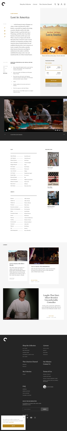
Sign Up (24, 366)
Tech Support (26, 393)
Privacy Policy (47, 374)
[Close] (24, 417)
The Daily (45, 354)
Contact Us (46, 364)
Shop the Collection (25, 4)
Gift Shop (25, 356)
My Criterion (27, 371)
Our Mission (47, 362)
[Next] (64, 117)
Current (35, 4)
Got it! (13, 425)
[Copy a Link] (4, 37)
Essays (32, 281)
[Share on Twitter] (4, 31)
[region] (13, 422)
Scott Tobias (34, 280)
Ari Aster (52, 315)
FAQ (24, 386)
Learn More (11, 422)
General (25, 389)
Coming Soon (26, 352)
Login (24, 374)
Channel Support (27, 395)
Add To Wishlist (53, 84)
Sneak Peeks (12, 278)
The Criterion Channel (45, 4)
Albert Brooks (14, 13)
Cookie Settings (47, 376)
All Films (25, 348)
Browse (24, 364)
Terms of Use (47, 371)
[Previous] (2, 117)
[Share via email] (4, 34)
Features (48, 317)
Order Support (26, 391)
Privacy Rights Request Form (50, 378)
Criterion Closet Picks (28, 354)
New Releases (26, 350)
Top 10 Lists (46, 348)
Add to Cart (53, 80)
